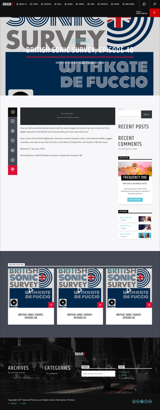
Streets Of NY (125, 225)
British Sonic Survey (80, 42)
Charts (81, 4)
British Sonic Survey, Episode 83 (80, 316)
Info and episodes (135, 199)
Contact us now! (127, 378)
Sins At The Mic (126, 217)
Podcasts (104, 4)
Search (120, 109)
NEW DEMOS (130, 4)
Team (92, 4)
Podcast (14, 403)
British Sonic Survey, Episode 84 (31, 316)
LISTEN (35, 4)
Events (116, 4)
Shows (69, 4)
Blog (59, 4)
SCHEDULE (47, 4)
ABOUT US (23, 4)
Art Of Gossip (125, 234)
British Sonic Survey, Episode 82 (129, 316)
